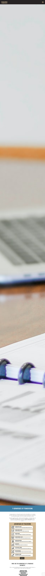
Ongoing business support (23, 571)
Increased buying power (23, 575)
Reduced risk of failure (23, 570)
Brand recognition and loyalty (23, 574)
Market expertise (23, 573)
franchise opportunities (28, 518)
